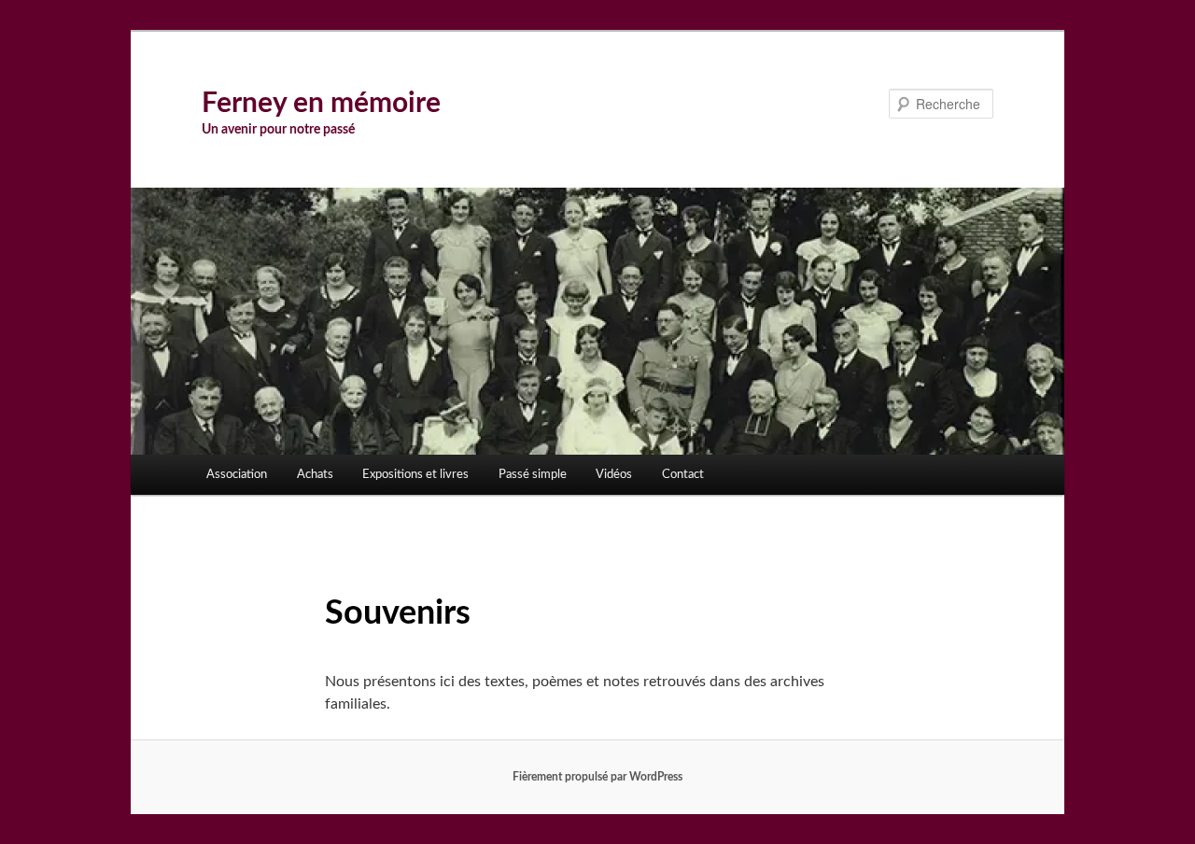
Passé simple (533, 475)
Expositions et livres (415, 475)
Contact (683, 475)
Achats (315, 475)
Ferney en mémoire (321, 104)
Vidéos (614, 475)
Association (236, 475)
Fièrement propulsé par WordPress (597, 776)
